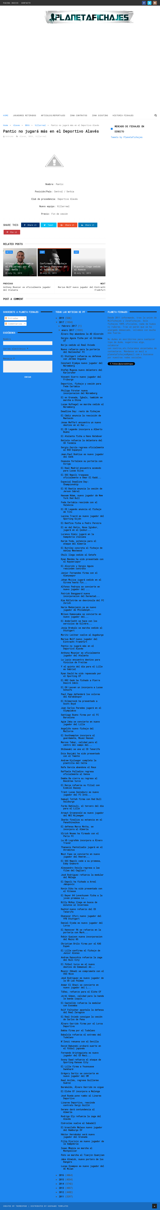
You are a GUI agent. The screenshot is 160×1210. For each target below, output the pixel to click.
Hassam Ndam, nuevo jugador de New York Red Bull (82, 497)
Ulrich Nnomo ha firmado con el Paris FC (80, 835)
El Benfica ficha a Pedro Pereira (81, 523)
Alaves (16, 125)
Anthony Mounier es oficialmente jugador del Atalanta (80, 654)
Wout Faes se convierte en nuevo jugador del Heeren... (80, 855)
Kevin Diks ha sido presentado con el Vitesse (81, 890)
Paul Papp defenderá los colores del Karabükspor (80, 695)
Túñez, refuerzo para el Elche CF (81, 991)
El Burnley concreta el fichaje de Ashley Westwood (81, 549)
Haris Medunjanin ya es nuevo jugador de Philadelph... (78, 608)
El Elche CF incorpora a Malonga (80, 1091)
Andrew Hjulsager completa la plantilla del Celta (78, 761)
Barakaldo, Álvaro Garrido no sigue (82, 1087)
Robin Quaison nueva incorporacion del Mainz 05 (81, 938)
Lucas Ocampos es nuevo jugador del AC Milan (82, 1167)
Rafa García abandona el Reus (78, 767)
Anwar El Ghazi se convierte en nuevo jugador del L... (80, 986)
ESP (42, 252)
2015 (62, 1179)
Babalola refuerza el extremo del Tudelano (81, 1036)
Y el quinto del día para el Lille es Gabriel (81, 668)
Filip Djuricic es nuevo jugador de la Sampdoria (82, 1142)
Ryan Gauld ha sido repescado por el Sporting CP (81, 675)
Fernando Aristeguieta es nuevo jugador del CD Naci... (80, 1054)
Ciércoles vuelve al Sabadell (78, 1123)
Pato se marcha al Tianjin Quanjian (82, 1154)
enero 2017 (68, 330)
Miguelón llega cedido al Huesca (87, 268)
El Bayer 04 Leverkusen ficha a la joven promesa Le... (81, 896)
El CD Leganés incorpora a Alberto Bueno (81, 430)
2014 (62, 1183)
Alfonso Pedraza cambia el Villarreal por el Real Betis (19, 266)
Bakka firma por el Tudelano (78, 1030)
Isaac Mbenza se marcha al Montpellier (76, 1149)
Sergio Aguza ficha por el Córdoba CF (81, 339)
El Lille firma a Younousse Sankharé (77, 1068)
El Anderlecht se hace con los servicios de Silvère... (79, 622)
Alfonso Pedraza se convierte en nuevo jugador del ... (80, 588)
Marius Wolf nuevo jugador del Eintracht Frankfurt (79, 640)
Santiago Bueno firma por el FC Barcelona (80, 716)
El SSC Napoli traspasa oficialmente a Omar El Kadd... (81, 476)
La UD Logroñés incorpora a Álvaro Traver (81, 841)
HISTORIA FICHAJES (123, 115)
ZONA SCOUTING (100, 115)
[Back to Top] (154, 1206)
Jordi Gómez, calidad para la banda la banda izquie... (82, 997)
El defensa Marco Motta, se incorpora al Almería (77, 828)
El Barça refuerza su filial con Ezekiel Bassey (80, 786)
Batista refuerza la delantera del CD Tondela (81, 441)
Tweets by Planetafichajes (126, 137)
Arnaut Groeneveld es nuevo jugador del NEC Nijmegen (82, 814)
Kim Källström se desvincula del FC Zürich (82, 601)
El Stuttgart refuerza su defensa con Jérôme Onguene (81, 357)
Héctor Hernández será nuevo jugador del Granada (78, 1136)
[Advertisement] (22, 60)
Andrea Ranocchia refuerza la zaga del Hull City (81, 958)
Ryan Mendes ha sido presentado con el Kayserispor (82, 560)
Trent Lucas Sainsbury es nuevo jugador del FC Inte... (80, 793)
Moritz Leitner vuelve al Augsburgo (82, 634)
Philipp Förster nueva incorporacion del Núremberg (79, 392)
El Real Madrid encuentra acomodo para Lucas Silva (81, 469)
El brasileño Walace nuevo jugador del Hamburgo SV (81, 1128)
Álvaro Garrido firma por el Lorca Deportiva (82, 1025)
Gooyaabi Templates (58, 1206)
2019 (62, 317)
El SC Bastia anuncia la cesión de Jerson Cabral (81, 490)
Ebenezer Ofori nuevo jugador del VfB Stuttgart (81, 917)
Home (5, 115)
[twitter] (149, 3)
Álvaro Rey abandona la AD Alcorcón (82, 333)
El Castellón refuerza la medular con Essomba (81, 1004)
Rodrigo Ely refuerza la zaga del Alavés (81, 1117)
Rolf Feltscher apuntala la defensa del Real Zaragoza (82, 1011)
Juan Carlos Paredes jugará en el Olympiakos (81, 709)
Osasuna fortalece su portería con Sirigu (81, 462)
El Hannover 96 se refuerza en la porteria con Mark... (81, 931)
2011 (62, 1196)
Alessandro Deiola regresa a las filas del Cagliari (80, 869)
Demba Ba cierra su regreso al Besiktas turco (79, 779)
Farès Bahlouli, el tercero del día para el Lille (82, 807)
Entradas (12, 318)
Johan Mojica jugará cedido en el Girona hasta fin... (81, 581)
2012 (62, 1192)
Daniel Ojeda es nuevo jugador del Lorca (82, 924)
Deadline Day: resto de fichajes (80, 411)
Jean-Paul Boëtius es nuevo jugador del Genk (82, 455)
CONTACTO (26, 3)
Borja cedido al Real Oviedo (78, 344)
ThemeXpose (21, 1206)
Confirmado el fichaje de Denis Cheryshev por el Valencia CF (54, 266)
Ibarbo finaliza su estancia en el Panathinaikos (81, 821)
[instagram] (155, 3)
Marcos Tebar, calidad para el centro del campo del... (79, 743)
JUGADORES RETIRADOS (24, 115)
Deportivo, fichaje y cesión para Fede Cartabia (81, 385)
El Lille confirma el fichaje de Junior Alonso (80, 952)
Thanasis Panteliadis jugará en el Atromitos (82, 848)
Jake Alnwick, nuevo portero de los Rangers (82, 1160)
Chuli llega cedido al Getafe (78, 554)
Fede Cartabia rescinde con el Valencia (79, 503)
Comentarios (14, 323)
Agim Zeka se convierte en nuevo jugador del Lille (80, 723)
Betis (9, 252)
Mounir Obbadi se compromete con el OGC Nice (82, 972)
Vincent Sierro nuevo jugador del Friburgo (81, 378)
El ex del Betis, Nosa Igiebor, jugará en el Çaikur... (79, 528)
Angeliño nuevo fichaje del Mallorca (77, 730)
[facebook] (144, 3)
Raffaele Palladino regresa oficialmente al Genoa (77, 773)
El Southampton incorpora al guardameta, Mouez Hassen (78, 736)
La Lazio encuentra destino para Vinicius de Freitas (80, 661)
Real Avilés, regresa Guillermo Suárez (80, 1081)
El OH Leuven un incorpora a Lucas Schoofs (82, 688)
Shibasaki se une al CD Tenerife (80, 749)
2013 (62, 1187)
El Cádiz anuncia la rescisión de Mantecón (81, 417)
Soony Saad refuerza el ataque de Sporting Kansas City (81, 1061)
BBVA (27, 125)
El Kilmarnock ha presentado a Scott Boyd (79, 702)
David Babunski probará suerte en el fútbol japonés (81, 1047)
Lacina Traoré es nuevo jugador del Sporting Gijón (82, 517)
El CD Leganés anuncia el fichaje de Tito (81, 510)
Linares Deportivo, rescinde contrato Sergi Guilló (78, 1104)
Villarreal (40, 125)
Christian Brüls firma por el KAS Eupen (81, 945)
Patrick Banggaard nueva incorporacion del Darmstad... (80, 595)
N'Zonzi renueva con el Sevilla (80, 1041)
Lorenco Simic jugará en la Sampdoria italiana (77, 535)
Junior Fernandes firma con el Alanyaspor (79, 574)
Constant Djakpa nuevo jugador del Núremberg (81, 364)
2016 (62, 1175)
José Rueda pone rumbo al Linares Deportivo (81, 1097)
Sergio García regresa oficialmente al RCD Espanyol (82, 448)
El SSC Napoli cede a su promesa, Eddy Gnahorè (81, 862)
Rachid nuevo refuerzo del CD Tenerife (78, 910)
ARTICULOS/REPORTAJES (53, 115)
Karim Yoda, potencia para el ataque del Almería (78, 542)
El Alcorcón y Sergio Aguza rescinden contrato (77, 567)
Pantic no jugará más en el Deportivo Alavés (77, 647)
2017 (62, 322)
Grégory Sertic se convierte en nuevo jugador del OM (80, 1074)
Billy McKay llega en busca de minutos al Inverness (79, 903)
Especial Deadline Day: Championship (75, 483)
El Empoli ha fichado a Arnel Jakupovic (78, 883)
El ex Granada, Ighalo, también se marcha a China (81, 399)
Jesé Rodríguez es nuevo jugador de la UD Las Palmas (82, 979)
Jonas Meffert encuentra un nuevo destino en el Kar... (81, 423)
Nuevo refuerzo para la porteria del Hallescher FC (80, 350)
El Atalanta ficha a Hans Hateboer (81, 436)
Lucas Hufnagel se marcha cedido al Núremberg (82, 405)
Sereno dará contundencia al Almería (78, 1111)
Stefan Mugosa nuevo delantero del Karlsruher (81, 371)
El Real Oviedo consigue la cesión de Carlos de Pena (81, 1018)
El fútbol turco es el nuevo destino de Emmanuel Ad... (78, 965)
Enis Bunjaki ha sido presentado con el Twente (80, 755)
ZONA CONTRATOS (78, 115)
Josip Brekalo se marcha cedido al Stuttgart (81, 629)
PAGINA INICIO (10, 3)
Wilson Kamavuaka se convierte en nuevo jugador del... (81, 615)
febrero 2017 (70, 325)
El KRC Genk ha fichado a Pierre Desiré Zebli (80, 681)
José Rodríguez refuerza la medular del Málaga (82, 876)
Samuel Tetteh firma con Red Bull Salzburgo (81, 800)
